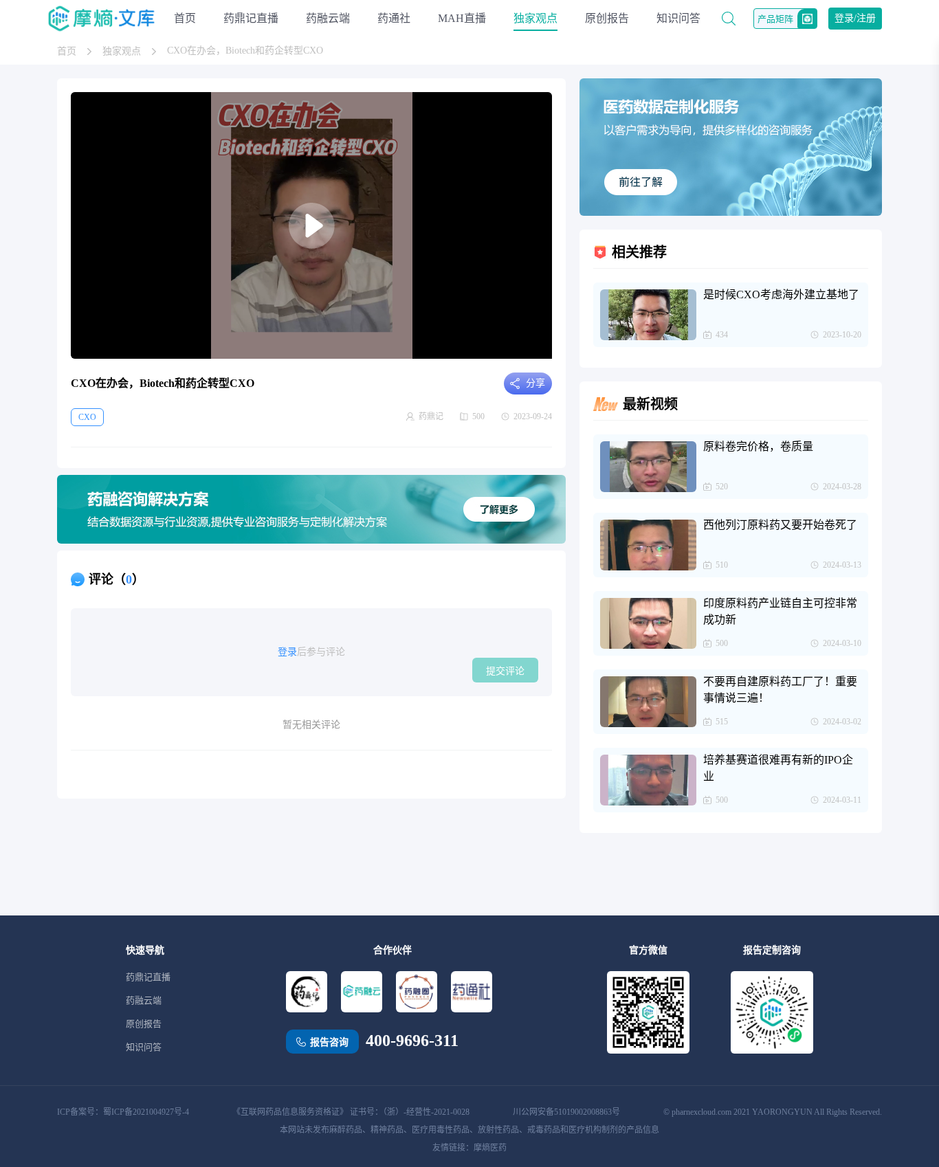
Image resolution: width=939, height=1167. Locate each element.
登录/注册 (855, 18)
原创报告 (607, 18)
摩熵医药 (490, 1148)
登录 (287, 652)
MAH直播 (462, 18)
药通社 (393, 18)
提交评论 (505, 670)
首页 (185, 18)
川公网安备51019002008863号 (566, 1112)
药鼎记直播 (250, 18)
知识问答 (678, 18)
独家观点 (535, 18)
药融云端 (328, 18)
